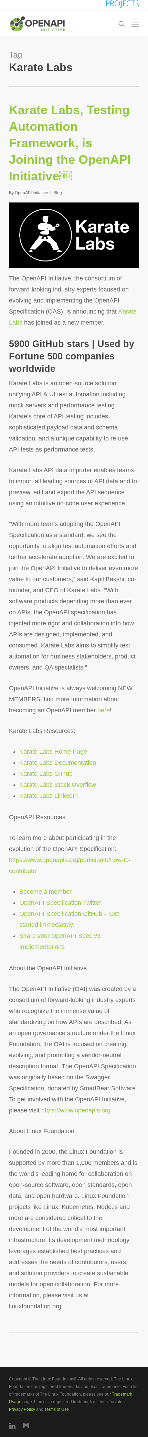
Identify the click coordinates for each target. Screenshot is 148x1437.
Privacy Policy (22, 1409)
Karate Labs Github (46, 773)
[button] (135, 23)
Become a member (45, 891)
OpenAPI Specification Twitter (60, 902)
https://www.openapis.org (75, 1110)
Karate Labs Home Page (53, 751)
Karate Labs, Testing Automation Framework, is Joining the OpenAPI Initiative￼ (70, 143)
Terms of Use (56, 1409)
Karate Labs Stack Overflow (58, 784)
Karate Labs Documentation (57, 762)
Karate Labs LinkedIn (48, 795)
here (103, 710)
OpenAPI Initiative (31, 192)
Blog (57, 192)
